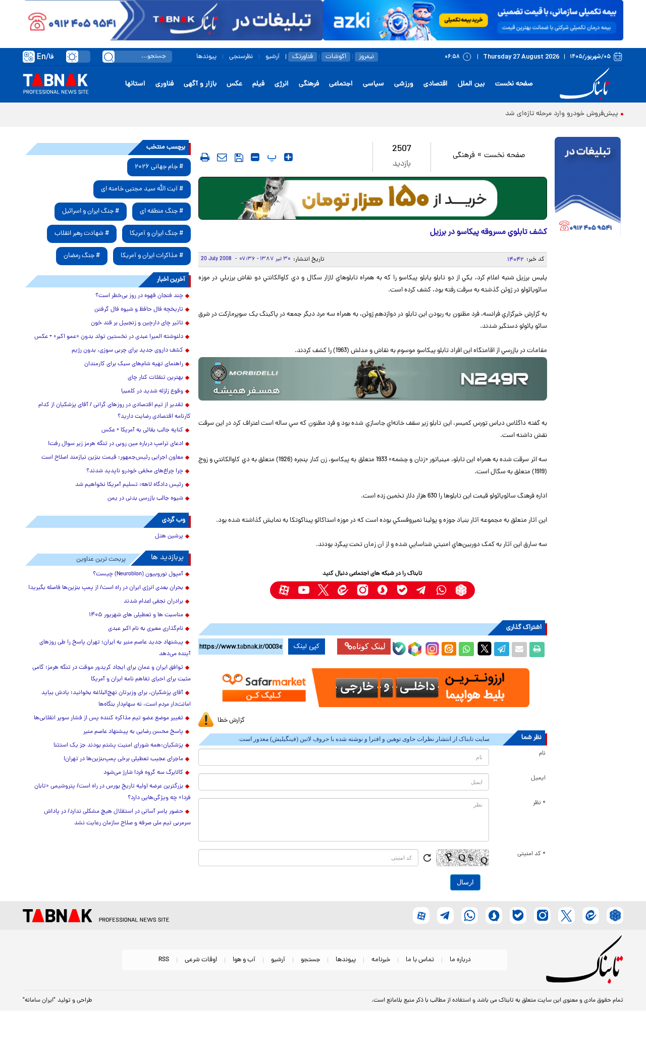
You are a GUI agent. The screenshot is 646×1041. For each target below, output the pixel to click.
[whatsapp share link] (466, 649)
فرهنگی (309, 84)
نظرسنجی (241, 57)
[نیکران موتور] (372, 378)
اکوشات (336, 57)
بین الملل (471, 84)
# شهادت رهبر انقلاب (82, 233)
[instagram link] (362, 590)
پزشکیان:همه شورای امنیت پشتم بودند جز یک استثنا (118, 745)
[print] (205, 157)
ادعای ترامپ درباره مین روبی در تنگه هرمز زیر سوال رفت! (115, 444)
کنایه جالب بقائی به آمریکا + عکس (142, 430)
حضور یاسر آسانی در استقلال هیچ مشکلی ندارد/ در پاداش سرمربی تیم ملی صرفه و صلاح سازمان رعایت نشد (117, 817)
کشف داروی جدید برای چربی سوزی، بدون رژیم (127, 350)
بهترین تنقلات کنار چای (155, 377)
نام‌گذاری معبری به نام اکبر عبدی (145, 628)
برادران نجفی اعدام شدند (153, 601)
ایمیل (538, 778)
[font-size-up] (288, 157)
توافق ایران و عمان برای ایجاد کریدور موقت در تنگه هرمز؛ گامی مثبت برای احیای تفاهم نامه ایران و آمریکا (111, 673)
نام (542, 753)
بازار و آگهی (200, 84)
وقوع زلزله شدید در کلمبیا (152, 391)
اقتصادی (435, 84)
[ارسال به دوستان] (519, 649)
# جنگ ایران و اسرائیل (90, 211)
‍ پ (270, 157)
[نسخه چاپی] (537, 649)
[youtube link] (303, 590)
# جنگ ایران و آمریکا (156, 233)
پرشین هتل (169, 536)
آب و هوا (244, 960)
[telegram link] (421, 590)
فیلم (258, 84)
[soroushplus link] (382, 590)
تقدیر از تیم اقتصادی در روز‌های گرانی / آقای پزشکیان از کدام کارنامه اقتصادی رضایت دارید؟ (114, 411)
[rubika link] (461, 590)
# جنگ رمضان (82, 256)
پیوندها (206, 57)
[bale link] (402, 590)
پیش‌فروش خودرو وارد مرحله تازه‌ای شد (561, 114)
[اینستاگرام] (431, 647)
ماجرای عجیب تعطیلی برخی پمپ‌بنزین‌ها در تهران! (123, 759)
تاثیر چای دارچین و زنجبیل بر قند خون (137, 323)
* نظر (539, 803)
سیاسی (373, 84)
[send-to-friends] (222, 157)
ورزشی (403, 84)
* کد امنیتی (531, 854)
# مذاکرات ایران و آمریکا (152, 256)
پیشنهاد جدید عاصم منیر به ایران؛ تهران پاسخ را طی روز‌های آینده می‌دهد (115, 648)
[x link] (323, 590)
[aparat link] (284, 590)
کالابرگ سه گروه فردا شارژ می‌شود (143, 772)
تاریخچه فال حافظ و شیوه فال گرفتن (138, 309)
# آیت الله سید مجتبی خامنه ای (142, 189)
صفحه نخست (514, 84)
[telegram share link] (501, 649)
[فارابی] (372, 198)
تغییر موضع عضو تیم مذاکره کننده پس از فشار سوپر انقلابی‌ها (108, 718)
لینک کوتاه (369, 646)
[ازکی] (473, 20)
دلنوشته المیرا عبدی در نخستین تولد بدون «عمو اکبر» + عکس (108, 336)
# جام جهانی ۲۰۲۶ (159, 167)
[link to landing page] (586, 84)
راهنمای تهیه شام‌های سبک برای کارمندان (133, 364)
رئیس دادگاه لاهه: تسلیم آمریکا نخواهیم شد (129, 484)
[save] (239, 157)
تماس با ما (420, 960)
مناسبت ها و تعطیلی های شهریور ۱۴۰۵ (136, 615)
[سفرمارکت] (372, 687)
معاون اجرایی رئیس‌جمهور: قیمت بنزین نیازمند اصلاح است (112, 457)
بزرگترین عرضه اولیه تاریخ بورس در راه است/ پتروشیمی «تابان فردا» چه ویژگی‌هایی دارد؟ (112, 792)
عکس (234, 84)
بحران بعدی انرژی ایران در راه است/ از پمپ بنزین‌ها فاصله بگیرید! (105, 587)
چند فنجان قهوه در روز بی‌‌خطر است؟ (139, 296)
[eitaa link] (343, 590)
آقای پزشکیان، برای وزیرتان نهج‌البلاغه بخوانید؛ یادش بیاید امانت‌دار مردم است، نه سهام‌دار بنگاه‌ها (116, 698)
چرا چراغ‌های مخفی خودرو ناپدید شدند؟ (134, 471)
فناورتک (302, 57)
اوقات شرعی (201, 960)
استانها (135, 84)
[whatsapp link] (441, 590)
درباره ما (460, 960)
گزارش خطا (231, 720)
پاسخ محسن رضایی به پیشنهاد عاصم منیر (133, 731)
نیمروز (366, 57)
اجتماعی (341, 84)
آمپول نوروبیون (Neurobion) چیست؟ (138, 574)
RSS (163, 960)
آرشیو (272, 57)
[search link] (108, 57)
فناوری (164, 84)
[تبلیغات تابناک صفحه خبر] (588, 188)
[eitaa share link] (448, 649)
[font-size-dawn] (255, 157)
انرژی (282, 84)
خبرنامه (380, 960)
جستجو (310, 960)
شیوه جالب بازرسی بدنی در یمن (145, 498)
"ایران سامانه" (39, 1000)
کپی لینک (306, 646)
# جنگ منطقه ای (161, 211)
